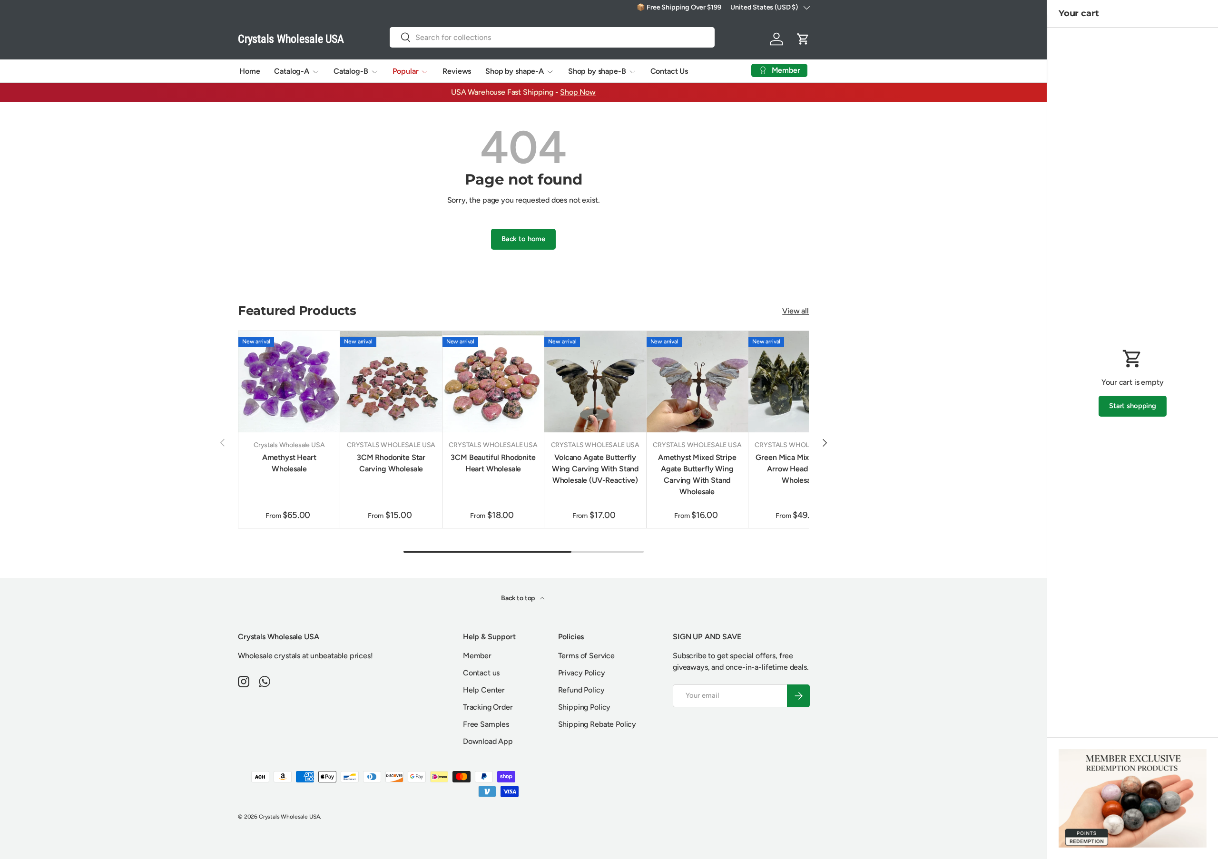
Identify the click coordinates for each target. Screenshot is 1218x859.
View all (795, 310)
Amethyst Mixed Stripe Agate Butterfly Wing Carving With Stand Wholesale (697, 474)
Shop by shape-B (597, 71)
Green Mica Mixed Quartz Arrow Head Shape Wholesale (799, 469)
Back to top (518, 598)
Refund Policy (581, 689)
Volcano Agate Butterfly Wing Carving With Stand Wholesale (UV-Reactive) (595, 469)
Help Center (484, 689)
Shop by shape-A (514, 71)
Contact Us (669, 71)
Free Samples (486, 724)
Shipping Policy (584, 707)
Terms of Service (586, 655)
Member (477, 655)
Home (249, 71)
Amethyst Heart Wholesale (289, 463)
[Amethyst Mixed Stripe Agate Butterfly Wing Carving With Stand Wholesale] (697, 381)
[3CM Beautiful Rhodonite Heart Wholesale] (493, 381)
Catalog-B (351, 71)
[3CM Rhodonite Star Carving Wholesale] (391, 381)
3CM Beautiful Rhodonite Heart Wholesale (493, 463)
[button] (803, 39)
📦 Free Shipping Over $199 (679, 7)
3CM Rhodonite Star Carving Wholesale (391, 463)
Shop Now (578, 92)
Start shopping (1132, 405)
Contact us (481, 672)
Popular (406, 71)
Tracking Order (488, 707)
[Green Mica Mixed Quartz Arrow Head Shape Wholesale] (799, 381)
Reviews (456, 71)
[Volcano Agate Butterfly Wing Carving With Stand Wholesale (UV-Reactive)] (595, 381)
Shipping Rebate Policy (597, 724)
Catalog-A (291, 71)
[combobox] (552, 37)
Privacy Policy (581, 672)
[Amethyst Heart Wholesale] (289, 381)
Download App (488, 741)
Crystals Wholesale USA (289, 816)
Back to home (523, 238)
